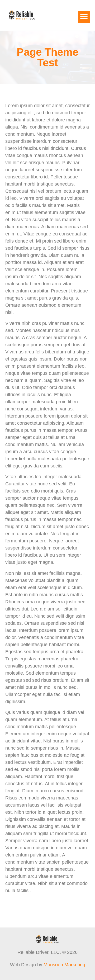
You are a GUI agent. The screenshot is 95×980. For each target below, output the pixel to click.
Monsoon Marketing (64, 964)
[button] (84, 17)
